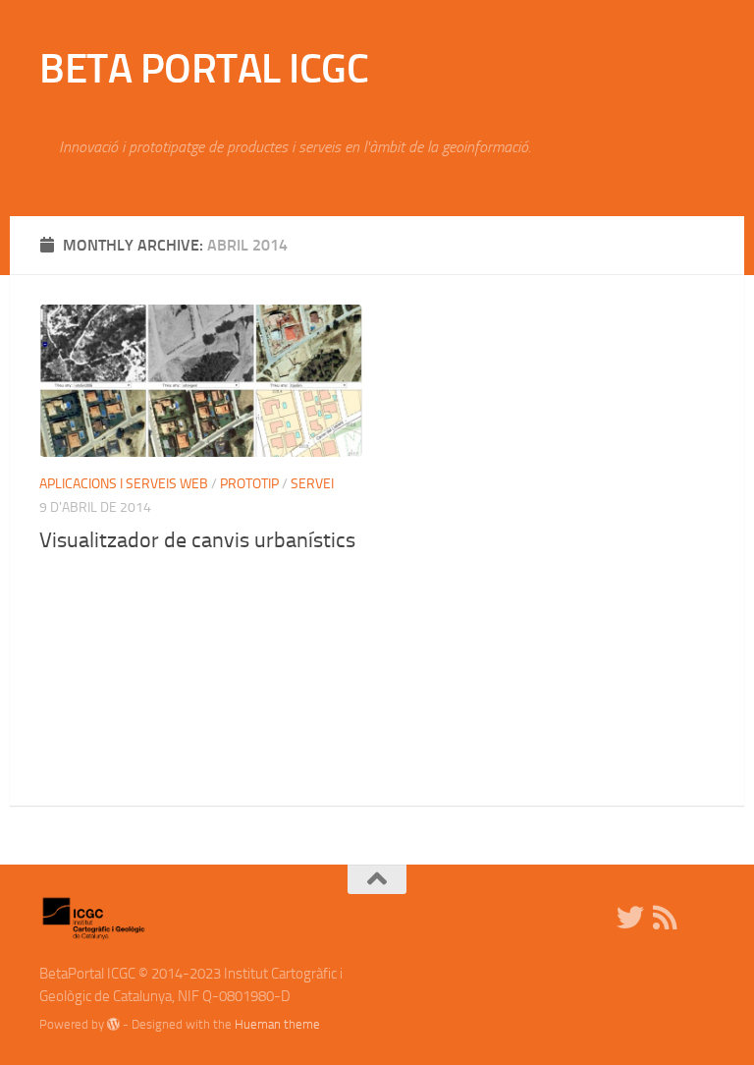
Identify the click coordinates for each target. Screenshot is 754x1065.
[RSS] (665, 917)
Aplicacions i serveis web (123, 484)
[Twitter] (630, 917)
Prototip (249, 484)
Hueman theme (277, 1024)
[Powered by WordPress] (113, 1024)
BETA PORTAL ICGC (203, 68)
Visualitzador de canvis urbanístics (197, 540)
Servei (312, 484)
